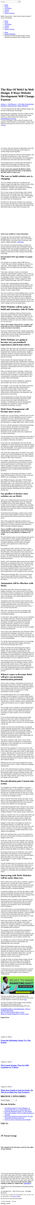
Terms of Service (9, 13)
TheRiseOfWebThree (7, 1010)
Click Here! (27, 1183)
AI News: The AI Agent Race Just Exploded (17, 1119)
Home (6, 5)
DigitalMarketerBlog (7, 1009)
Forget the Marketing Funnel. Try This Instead (18, 1111)
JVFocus (27, 1009)
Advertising (7, 8)
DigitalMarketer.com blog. (8, 118)
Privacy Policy (16, 1196)
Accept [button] (14, 1201)
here (4, 125)
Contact (6, 10)
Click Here (20, 242)
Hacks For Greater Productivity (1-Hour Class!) (15, 1014)
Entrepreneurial (12, 106)
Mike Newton (25, 104)
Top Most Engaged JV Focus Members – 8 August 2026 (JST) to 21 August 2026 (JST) (17, 1108)
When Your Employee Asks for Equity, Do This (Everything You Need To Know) (17, 1091)
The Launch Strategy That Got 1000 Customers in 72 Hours (15, 1066)
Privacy (6, 11)
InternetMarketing (19, 1009)
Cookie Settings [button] (5, 1201)
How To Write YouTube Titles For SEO (12, 1012)
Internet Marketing (22, 106)
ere (26, 999)
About (6, 6)
